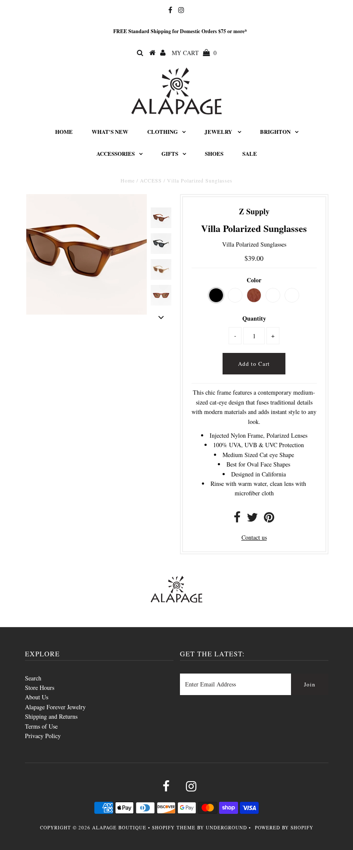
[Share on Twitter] (252, 519)
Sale (249, 153)
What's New (110, 131)
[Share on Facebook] (237, 519)
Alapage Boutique (119, 827)
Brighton (275, 131)
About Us (36, 697)
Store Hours (39, 687)
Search (33, 678)
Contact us (254, 537)
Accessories (115, 153)
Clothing (162, 131)
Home (64, 131)
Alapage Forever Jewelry (55, 707)
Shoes (214, 153)
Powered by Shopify (284, 827)
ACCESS (151, 180)
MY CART (194, 53)
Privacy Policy (43, 736)
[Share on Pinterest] (269, 519)
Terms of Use (41, 726)
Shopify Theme (173, 827)
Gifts (169, 153)
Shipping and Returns (51, 716)
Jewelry (218, 131)
